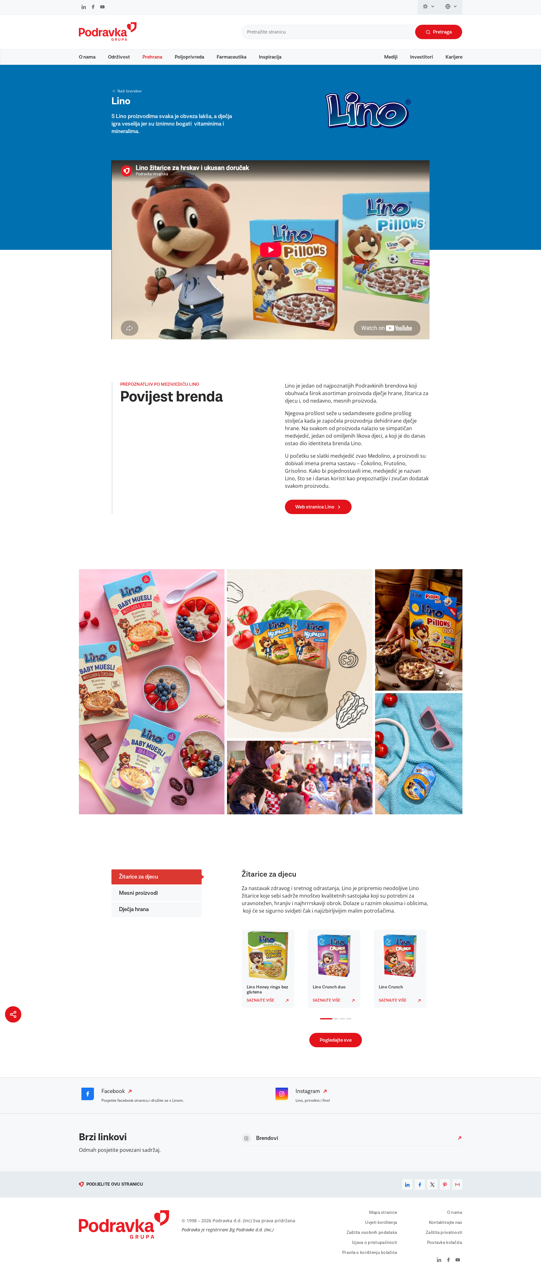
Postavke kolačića (444, 1242)
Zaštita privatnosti (444, 1232)
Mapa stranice (383, 1212)
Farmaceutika (231, 56)
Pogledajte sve (336, 1040)
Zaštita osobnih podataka (372, 1232)
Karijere (454, 56)
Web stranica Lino (314, 506)
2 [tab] (335, 1019)
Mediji (391, 56)
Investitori (421, 56)
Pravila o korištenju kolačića (369, 1252)
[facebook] (420, 1184)
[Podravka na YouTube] (102, 7)
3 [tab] (341, 1019)
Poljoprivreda (189, 56)
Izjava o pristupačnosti (374, 1242)
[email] (457, 1184)
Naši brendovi (129, 91)
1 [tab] (321, 1019)
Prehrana (152, 56)
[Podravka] (108, 39)
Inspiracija (270, 56)
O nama (87, 56)
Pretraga (442, 31)
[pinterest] (445, 1184)
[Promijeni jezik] (451, 7)
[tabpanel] (270, 969)
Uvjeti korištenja (381, 1222)
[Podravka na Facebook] (93, 7)
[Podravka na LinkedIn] (83, 7)
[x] (432, 1184)
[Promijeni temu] (429, 7)
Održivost (119, 56)
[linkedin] (407, 1184)
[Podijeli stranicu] (13, 1014)
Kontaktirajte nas (445, 1222)
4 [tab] (347, 1019)
